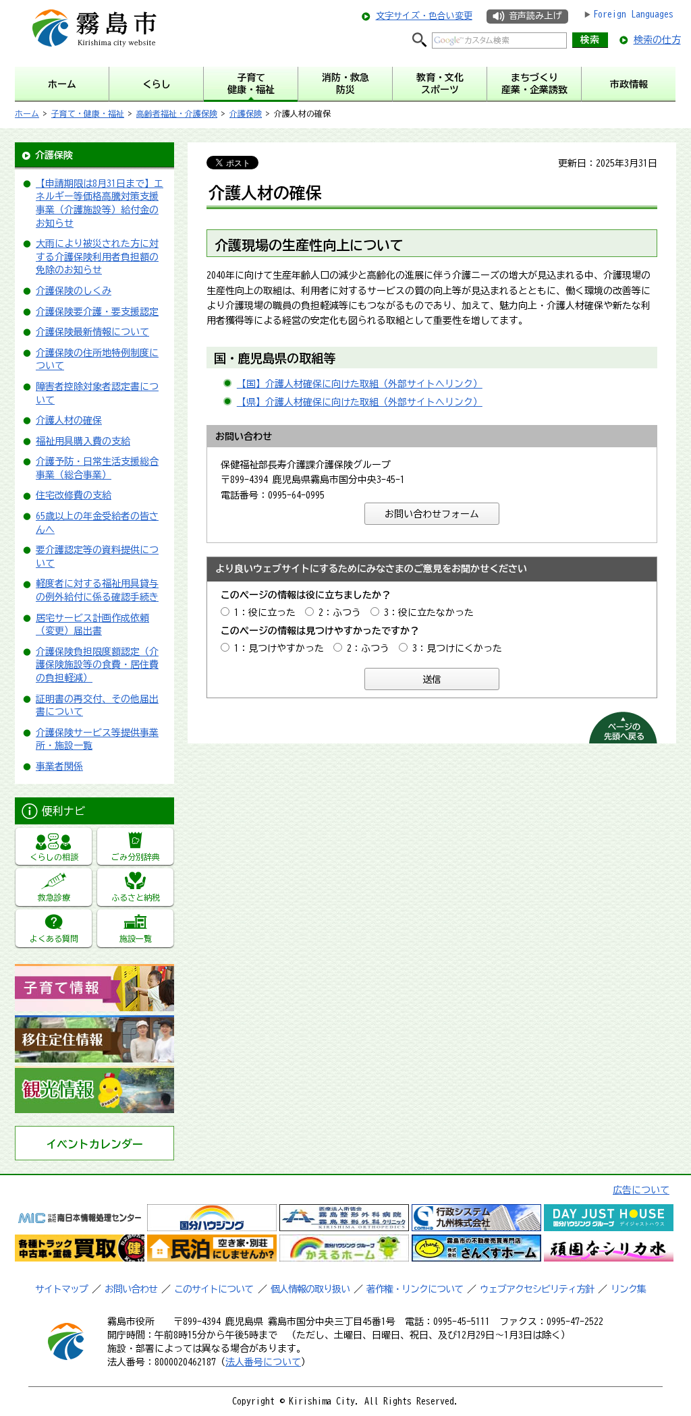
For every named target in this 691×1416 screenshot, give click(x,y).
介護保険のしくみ (73, 290)
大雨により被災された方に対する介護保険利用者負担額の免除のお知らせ (97, 257)
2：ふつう (340, 612)
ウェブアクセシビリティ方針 (537, 1289)
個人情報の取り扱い (310, 1289)
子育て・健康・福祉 (87, 113)
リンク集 (628, 1289)
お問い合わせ (131, 1289)
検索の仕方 (657, 40)
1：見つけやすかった (279, 648)
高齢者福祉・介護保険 (176, 113)
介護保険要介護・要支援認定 (97, 311)
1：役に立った (265, 612)
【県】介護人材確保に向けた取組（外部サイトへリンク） (359, 402)
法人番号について (263, 1362)
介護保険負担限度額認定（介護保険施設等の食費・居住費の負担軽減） (97, 665)
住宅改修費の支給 (73, 495)
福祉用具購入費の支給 (83, 441)
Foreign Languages (633, 14)
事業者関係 (59, 766)
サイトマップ (61, 1289)
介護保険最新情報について (92, 332)
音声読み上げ (535, 15)
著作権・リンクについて (414, 1289)
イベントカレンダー (94, 1144)
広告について (641, 1190)
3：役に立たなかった (429, 612)
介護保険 (245, 113)
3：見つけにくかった (457, 648)
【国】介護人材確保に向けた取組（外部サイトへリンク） (359, 384)
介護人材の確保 (69, 420)
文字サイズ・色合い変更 (424, 15)
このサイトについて (213, 1289)
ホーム (27, 113)
